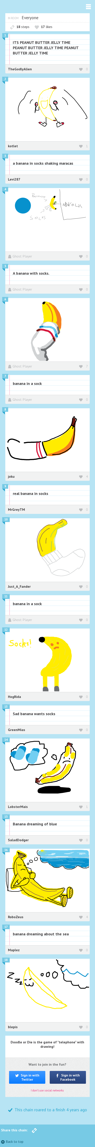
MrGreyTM (16, 509)
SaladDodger (18, 840)
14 (6, 740)
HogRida (14, 696)
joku (11, 476)
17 (6, 927)
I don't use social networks (47, 1090)
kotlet (13, 146)
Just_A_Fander (19, 586)
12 (6, 630)
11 (6, 596)
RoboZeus (15, 917)
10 (6, 519)
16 (6, 850)
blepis (13, 1027)
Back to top (14, 1141)
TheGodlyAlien (20, 69)
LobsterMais (18, 806)
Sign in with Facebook (70, 1077)
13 (6, 707)
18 (6, 960)
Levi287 (14, 179)
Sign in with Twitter (29, 1077)
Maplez (14, 950)
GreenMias (16, 729)
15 (6, 817)
